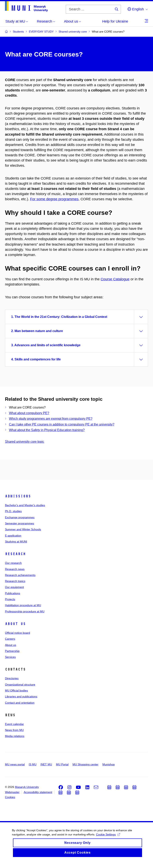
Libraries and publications (21, 696)
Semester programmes (19, 523)
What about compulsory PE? (29, 413)
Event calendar (14, 724)
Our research (13, 562)
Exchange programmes (19, 517)
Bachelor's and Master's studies (25, 505)
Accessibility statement (38, 792)
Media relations (14, 736)
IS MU (32, 764)
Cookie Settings (106, 834)
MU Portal (62, 764)
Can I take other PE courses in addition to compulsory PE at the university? (61, 424)
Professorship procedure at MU (24, 611)
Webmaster (12, 792)
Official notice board (17, 632)
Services (10, 657)
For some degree (44, 199)
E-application (13, 535)
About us (15, 624)
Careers (10, 638)
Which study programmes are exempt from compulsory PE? (50, 418)
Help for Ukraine (115, 21)
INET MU (46, 764)
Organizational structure (20, 684)
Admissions (18, 496)
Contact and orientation (19, 702)
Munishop (108, 764)
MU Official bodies (16, 690)
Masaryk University (27, 787)
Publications (12, 593)
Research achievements (20, 575)
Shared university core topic (24, 441)
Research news (15, 569)
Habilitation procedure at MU (23, 605)
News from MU (14, 730)
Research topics (15, 581)
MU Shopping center (85, 764)
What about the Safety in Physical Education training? (47, 430)
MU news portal (15, 764)
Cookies (10, 797)
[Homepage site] (26, 6)
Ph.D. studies (13, 511)
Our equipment (14, 587)
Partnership (12, 651)
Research (15, 554)
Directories (12, 678)
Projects (10, 599)
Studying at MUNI (16, 541)
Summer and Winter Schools (23, 529)
